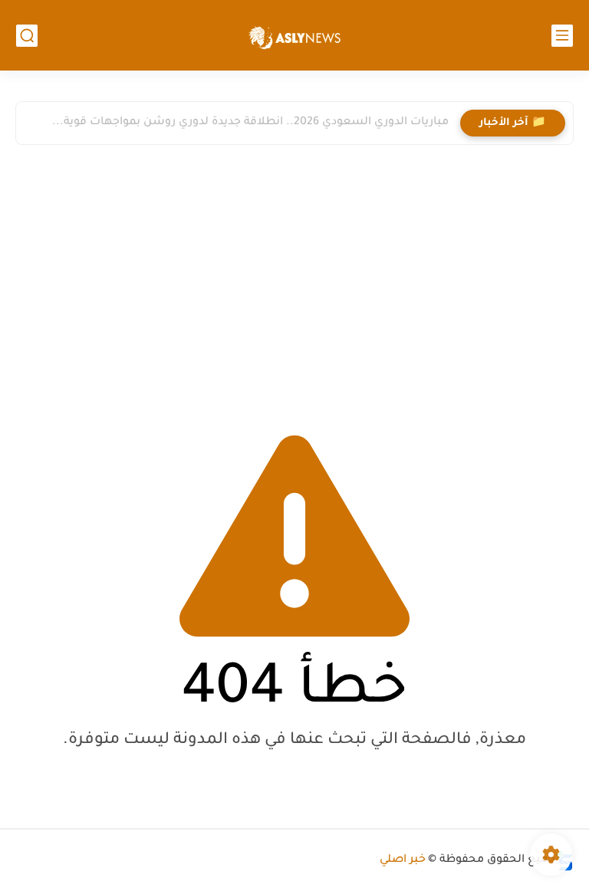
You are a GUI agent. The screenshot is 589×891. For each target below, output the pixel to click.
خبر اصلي (403, 860)
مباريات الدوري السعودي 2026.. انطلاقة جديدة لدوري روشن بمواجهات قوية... (250, 123)
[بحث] (26, 36)
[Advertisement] (294, 283)
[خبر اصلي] (294, 35)
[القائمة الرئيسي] (562, 36)
